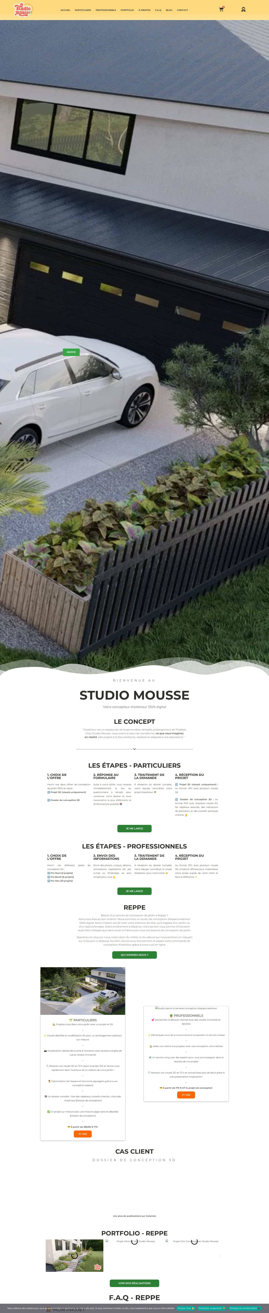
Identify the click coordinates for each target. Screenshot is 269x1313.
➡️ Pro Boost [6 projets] (60, 877)
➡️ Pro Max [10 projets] (60, 880)
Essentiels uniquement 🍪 (212, 1308)
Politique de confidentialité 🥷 (245, 1308)
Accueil (65, 10)
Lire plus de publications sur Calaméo (134, 1216)
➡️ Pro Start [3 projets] (60, 873)
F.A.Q (158, 10)
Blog (169, 10)
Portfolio (127, 10)
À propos (144, 10)
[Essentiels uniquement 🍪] (265, 1308)
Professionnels (106, 10)
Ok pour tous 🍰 (186, 1308)
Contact (182, 10)
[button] (49, 1256)
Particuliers (83, 10)
